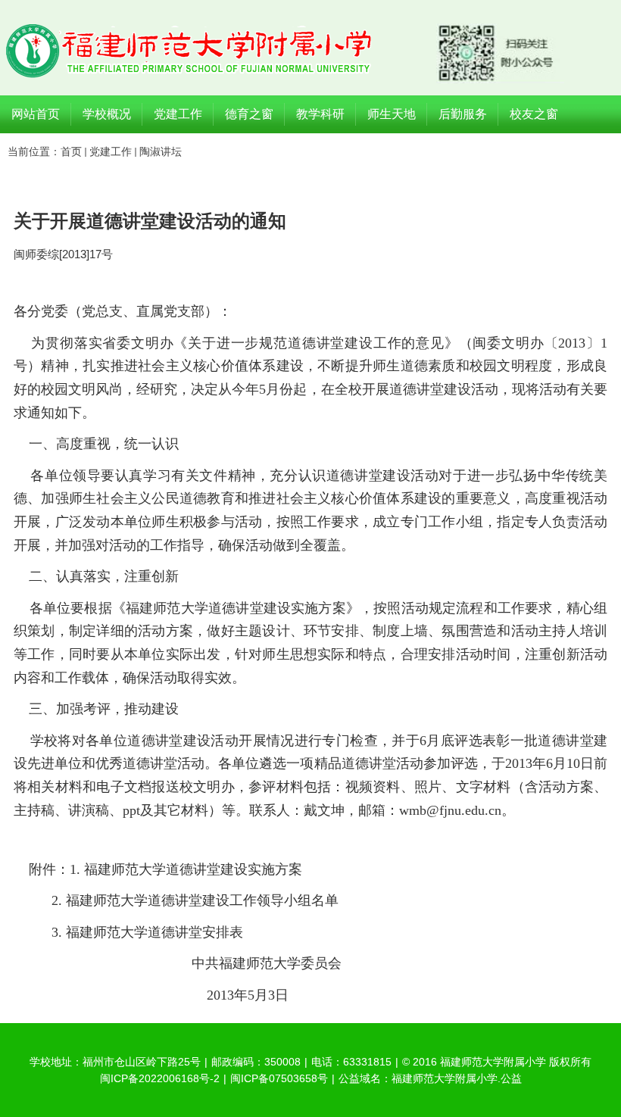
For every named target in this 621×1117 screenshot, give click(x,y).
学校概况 (107, 114)
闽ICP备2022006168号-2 (160, 1078)
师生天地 (391, 114)
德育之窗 (249, 114)
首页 (71, 151)
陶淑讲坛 (160, 151)
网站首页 (35, 114)
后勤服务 (462, 114)
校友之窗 (534, 114)
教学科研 (320, 114)
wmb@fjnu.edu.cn (450, 810)
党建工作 (178, 114)
